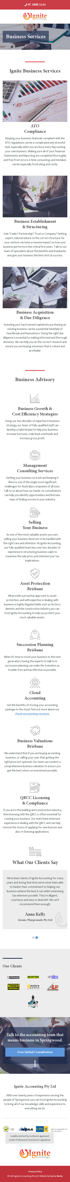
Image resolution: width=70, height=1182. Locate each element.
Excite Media (56, 1176)
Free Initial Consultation (35, 1052)
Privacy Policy (35, 1171)
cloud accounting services (32, 713)
